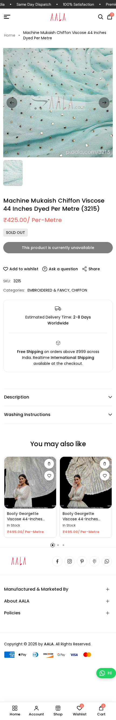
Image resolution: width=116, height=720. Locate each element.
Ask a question (63, 269)
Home (9, 35)
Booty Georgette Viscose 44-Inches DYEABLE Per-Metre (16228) (24, 516)
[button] (101, 17)
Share (94, 269)
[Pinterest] (82, 561)
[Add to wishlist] (49, 475)
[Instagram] (69, 561)
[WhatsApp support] (107, 561)
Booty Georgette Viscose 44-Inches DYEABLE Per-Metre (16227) (80, 516)
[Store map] (94, 561)
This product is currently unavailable (58, 247)
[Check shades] (49, 464)
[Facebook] (57, 561)
